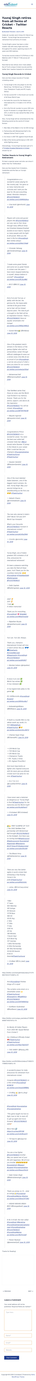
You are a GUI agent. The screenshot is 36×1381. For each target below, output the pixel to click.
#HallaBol (23, 614)
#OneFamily (13, 650)
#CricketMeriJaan (13, 653)
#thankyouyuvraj (13, 841)
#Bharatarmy (20, 843)
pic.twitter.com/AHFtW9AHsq (17, 1002)
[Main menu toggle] (32, 4)
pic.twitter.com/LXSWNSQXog (18, 199)
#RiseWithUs (21, 997)
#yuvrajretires (22, 1106)
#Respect (20, 1165)
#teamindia (11, 843)
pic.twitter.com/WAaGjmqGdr (17, 617)
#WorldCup (21, 1222)
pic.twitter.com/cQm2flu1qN (17, 848)
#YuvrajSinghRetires (14, 1196)
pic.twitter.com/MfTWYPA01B (17, 411)
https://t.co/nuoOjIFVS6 (15, 1131)
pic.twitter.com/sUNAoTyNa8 (17, 243)
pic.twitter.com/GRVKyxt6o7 (17, 701)
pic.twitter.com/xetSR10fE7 (17, 660)
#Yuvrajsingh (20, 1193)
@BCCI (23, 442)
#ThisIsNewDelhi (23, 575)
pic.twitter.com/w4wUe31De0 (17, 369)
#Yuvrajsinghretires (22, 452)
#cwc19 (15, 846)
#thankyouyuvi (24, 838)
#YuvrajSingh (23, 238)
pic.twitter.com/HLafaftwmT (17, 807)
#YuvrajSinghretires (18, 1227)
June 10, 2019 (12, 333)
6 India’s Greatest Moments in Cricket (16, 148)
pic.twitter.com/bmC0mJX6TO (18, 730)
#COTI (9, 846)
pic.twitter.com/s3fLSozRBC (17, 279)
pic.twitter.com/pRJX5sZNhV (17, 534)
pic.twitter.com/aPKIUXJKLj (17, 882)
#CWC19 (10, 1085)
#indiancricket (23, 846)
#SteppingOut (12, 655)
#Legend (10, 699)
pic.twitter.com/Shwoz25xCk (17, 1170)
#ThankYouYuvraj (13, 454)
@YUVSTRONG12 (13, 197)
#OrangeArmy (12, 997)
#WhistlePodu (15, 725)
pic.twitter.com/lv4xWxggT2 (17, 1134)
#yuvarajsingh (12, 1165)
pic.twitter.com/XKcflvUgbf (16, 1235)
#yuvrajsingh (24, 841)
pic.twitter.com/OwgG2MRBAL (18, 1088)
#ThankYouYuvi (12, 457)
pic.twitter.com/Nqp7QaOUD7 (18, 1045)
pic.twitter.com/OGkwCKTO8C (18, 1199)
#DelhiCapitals (12, 578)
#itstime (25, 1196)
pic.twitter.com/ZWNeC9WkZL (18, 326)
